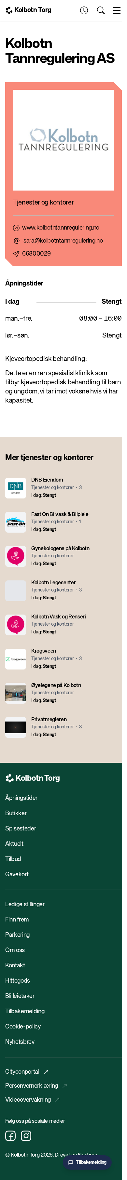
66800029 (36, 254)
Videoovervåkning (28, 1100)
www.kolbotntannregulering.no (60, 228)
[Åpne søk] (101, 10)
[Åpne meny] (116, 10)
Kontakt (15, 966)
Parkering (17, 935)
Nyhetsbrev (20, 1042)
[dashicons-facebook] (10, 1136)
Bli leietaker (20, 996)
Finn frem (17, 920)
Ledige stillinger (25, 905)
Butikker (15, 813)
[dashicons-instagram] (26, 1136)
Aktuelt (14, 844)
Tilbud (13, 859)
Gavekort (16, 875)
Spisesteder (20, 829)
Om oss (15, 950)
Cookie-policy (23, 1027)
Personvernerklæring (31, 1086)
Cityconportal (22, 1072)
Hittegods (17, 981)
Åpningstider (21, 798)
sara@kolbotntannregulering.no (63, 241)
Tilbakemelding (25, 1011)
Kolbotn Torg (32, 10)
